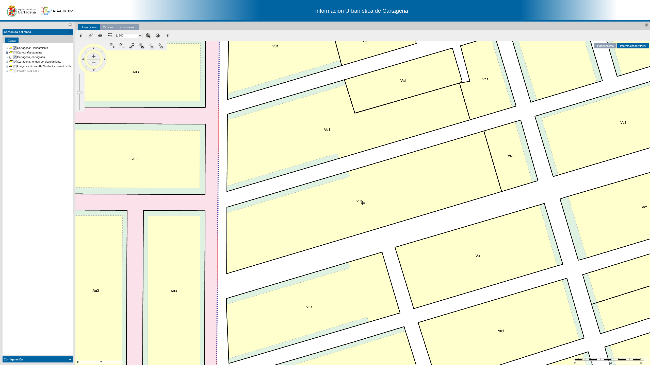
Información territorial (633, 45)
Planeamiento (605, 45)
